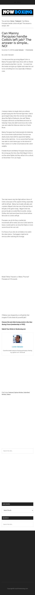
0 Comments (29, 50)
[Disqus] (17, 425)
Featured (11, 392)
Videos (8, 394)
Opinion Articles (18, 392)
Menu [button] (19, 2)
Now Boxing (17, 12)
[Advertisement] (17, 92)
